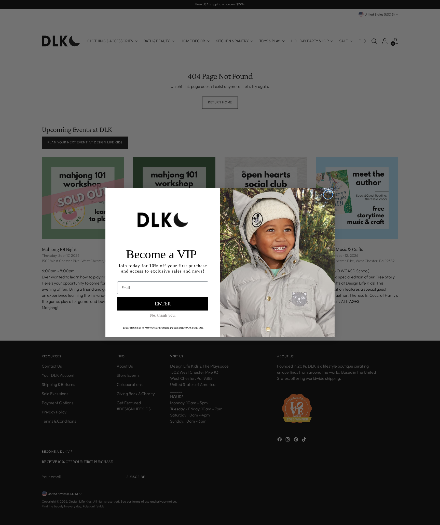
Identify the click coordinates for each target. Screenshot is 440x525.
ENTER (163, 303)
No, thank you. (163, 315)
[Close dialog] (328, 194)
